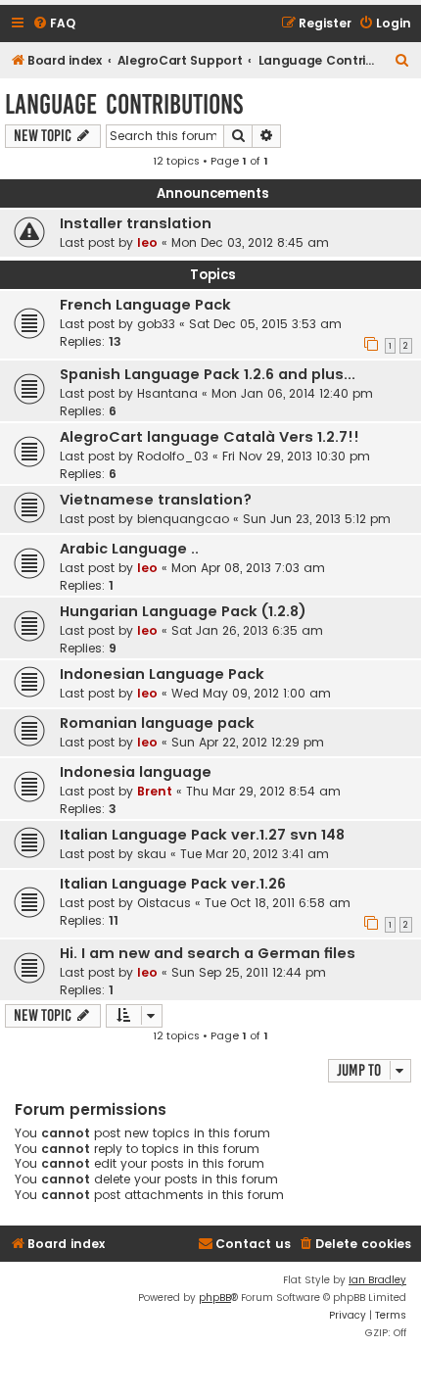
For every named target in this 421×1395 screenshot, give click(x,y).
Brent (154, 791)
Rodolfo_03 (173, 456)
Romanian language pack (157, 723)
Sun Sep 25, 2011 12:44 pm (248, 972)
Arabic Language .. (129, 548)
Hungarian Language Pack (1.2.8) (183, 611)
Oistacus (164, 902)
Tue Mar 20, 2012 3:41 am (254, 853)
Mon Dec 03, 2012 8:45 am (250, 242)
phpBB (215, 1297)
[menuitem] (53, 24)
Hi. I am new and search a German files (207, 953)
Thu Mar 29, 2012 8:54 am (263, 791)
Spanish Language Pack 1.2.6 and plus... (207, 374)
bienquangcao (183, 518)
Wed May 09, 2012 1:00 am (251, 693)
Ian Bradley (377, 1280)
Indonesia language (135, 772)
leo (147, 242)
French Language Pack (145, 304)
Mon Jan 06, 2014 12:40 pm (292, 393)
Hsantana (167, 393)
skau (151, 853)
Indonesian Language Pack (162, 674)
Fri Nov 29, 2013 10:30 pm (296, 456)
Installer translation (135, 223)
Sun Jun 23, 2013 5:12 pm (317, 518)
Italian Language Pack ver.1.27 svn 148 (202, 834)
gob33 (156, 323)
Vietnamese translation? (156, 499)
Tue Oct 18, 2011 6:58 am (278, 902)
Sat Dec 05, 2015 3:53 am (265, 323)
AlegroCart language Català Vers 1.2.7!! (209, 437)
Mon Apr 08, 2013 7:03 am (248, 567)
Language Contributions (124, 104)
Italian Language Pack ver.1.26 (173, 883)
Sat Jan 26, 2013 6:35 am (247, 630)
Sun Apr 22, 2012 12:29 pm (247, 742)
